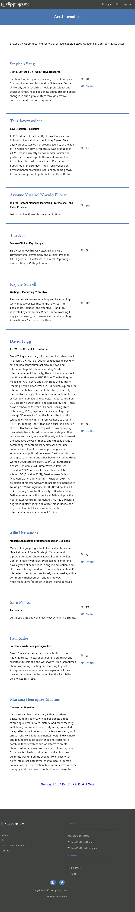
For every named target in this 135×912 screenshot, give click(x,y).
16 (82, 784)
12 (69, 784)
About (4, 835)
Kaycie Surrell (23, 284)
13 (72, 784)
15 (79, 784)
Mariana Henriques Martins (35, 699)
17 (86, 784)
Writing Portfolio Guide (80, 841)
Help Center (74, 867)
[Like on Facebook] (53, 882)
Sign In (127, 4)
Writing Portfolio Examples (82, 848)
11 (66, 784)
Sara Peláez (20, 602)
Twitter (90, 86)
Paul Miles (19, 638)
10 (63, 784)
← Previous (45, 784)
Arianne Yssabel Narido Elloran (39, 195)
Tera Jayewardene (26, 121)
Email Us (72, 873)
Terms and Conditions (13, 845)
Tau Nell (18, 235)
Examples (107, 4)
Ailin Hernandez (24, 533)
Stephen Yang (22, 64)
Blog (117, 4)
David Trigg (20, 341)
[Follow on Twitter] (62, 882)
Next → (92, 784)
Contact (5, 850)
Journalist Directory (78, 835)
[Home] (15, 4)
